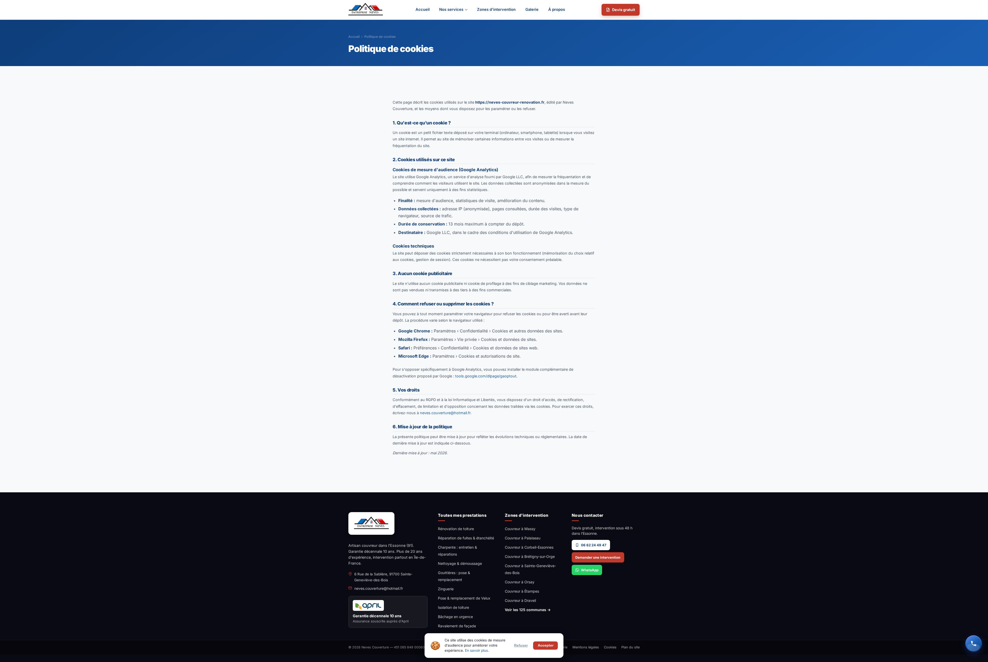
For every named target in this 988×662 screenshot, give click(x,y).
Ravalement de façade (457, 626)
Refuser (521, 645)
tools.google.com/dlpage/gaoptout (485, 376)
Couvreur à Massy (520, 529)
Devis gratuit (623, 9)
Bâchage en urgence (455, 616)
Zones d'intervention (496, 9)
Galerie (532, 9)
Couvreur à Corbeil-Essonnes (529, 547)
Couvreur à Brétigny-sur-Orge (530, 556)
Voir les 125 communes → (528, 609)
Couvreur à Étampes (522, 591)
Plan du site (630, 647)
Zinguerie (446, 589)
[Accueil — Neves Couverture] (365, 10)
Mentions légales (585, 647)
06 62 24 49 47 (593, 545)
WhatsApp (589, 570)
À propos (556, 9)
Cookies (610, 647)
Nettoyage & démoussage (460, 563)
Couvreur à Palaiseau (522, 538)
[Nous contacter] (973, 643)
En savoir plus (476, 650)
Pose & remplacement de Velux (464, 598)
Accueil (423, 9)
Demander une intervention (597, 557)
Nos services (451, 9)
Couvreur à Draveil (520, 600)
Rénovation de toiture (456, 529)
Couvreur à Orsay (519, 582)
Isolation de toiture (453, 607)
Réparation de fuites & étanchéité (466, 538)
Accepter (545, 645)
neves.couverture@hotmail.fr (445, 413)
